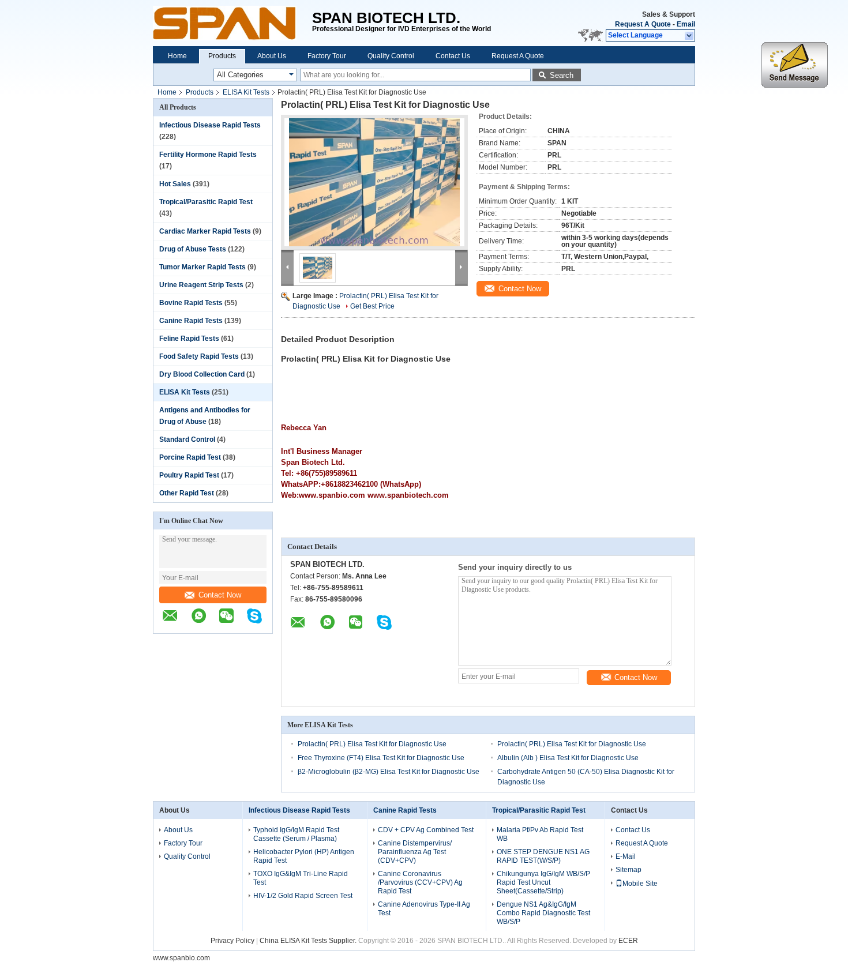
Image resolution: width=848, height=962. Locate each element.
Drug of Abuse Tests (192, 249)
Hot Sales (175, 184)
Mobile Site (640, 884)
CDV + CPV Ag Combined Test (426, 830)
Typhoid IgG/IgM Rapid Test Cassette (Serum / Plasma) (296, 834)
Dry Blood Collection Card (202, 374)
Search (561, 75)
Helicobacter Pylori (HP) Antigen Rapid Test (303, 856)
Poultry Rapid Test (189, 475)
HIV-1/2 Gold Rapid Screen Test (302, 896)
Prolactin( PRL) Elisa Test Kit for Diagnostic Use (372, 744)
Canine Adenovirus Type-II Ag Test (424, 908)
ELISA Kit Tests (246, 92)
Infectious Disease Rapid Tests (210, 125)
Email (686, 24)
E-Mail (626, 856)
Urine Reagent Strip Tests (201, 285)
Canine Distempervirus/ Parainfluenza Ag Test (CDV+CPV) (415, 852)
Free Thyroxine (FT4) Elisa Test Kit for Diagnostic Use (381, 758)
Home (177, 56)
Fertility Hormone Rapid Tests (208, 155)
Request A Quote (643, 24)
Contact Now (219, 595)
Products (222, 56)
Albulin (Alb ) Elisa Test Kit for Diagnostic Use (568, 758)
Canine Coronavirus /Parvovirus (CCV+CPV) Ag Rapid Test (420, 882)
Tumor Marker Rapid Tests (202, 267)
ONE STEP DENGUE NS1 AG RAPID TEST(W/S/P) (543, 856)
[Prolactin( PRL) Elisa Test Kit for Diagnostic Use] (374, 182)
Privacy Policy (232, 941)
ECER (628, 941)
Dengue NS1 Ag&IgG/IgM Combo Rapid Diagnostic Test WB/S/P (543, 913)
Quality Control (390, 56)
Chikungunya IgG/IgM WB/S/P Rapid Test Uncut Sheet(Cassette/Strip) (543, 882)
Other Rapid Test (186, 493)
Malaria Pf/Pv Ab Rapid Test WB (540, 834)
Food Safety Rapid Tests (199, 356)
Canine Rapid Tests (191, 321)
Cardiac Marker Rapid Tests (205, 231)
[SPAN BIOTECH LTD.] (232, 23)
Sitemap (628, 870)
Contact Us (453, 56)
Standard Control (187, 439)
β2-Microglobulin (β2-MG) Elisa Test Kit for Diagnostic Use (388, 772)
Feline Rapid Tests (189, 339)
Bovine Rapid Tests (191, 303)
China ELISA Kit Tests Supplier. (309, 941)
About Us (271, 56)
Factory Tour (326, 56)
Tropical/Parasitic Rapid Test (206, 202)
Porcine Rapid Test (190, 457)
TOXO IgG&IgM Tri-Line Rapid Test (300, 878)
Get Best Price (372, 306)
